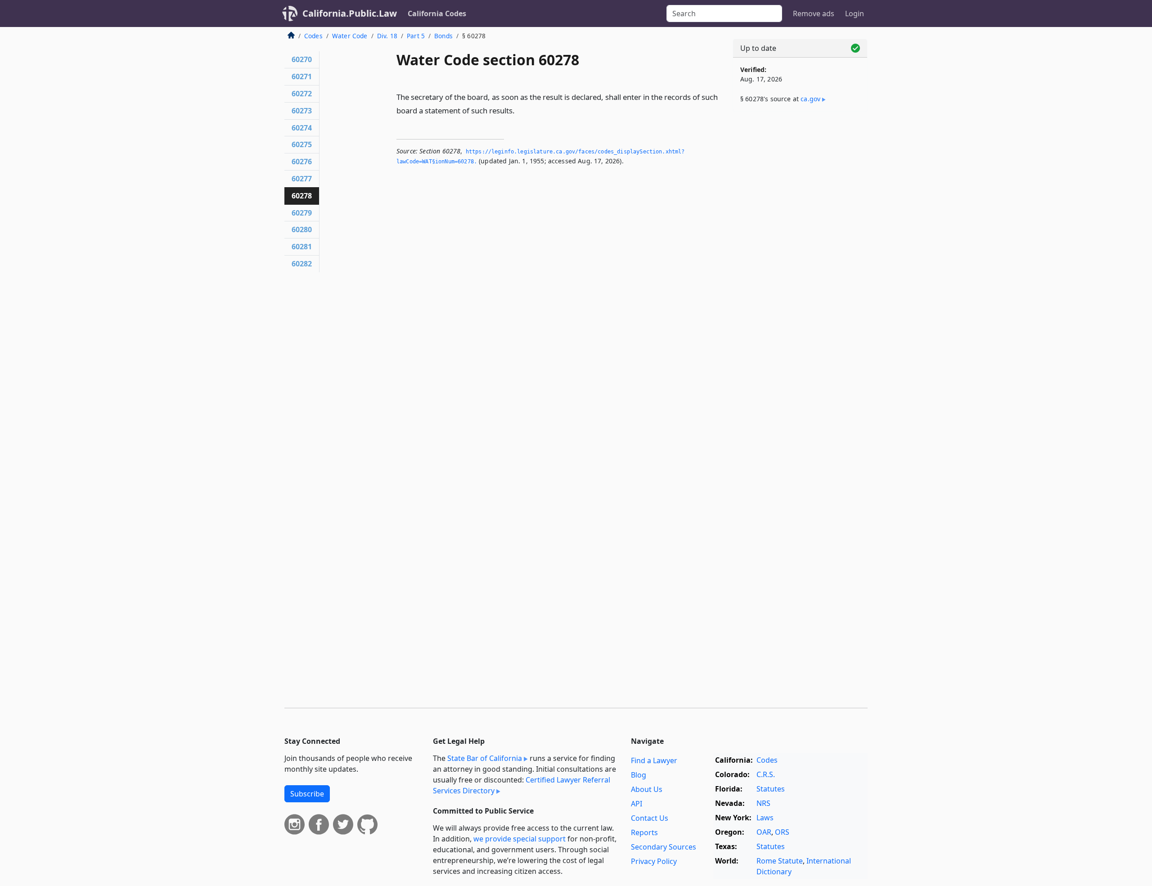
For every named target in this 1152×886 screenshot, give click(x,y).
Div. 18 (387, 35)
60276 (302, 161)
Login (854, 13)
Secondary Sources (663, 847)
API (636, 804)
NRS (763, 803)
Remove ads (813, 13)
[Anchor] (519, 110)
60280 (302, 229)
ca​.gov (810, 98)
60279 (302, 213)
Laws (765, 818)
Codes (313, 35)
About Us (646, 789)
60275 (302, 144)
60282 (302, 264)
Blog (638, 775)
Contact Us (649, 818)
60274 (302, 128)
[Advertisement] (800, 260)
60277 (302, 179)
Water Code (350, 35)
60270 (302, 59)
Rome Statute (779, 861)
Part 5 (416, 35)
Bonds (443, 35)
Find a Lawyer (654, 760)
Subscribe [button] (307, 794)
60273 (302, 111)
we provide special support (519, 839)
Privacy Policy (654, 861)
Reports (644, 832)
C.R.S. (765, 774)
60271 (302, 76)
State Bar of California (484, 758)
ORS (782, 832)
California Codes (437, 13)
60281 (302, 247)
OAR (763, 832)
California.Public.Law (349, 13)
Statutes (770, 789)
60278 (302, 196)
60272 (302, 94)
